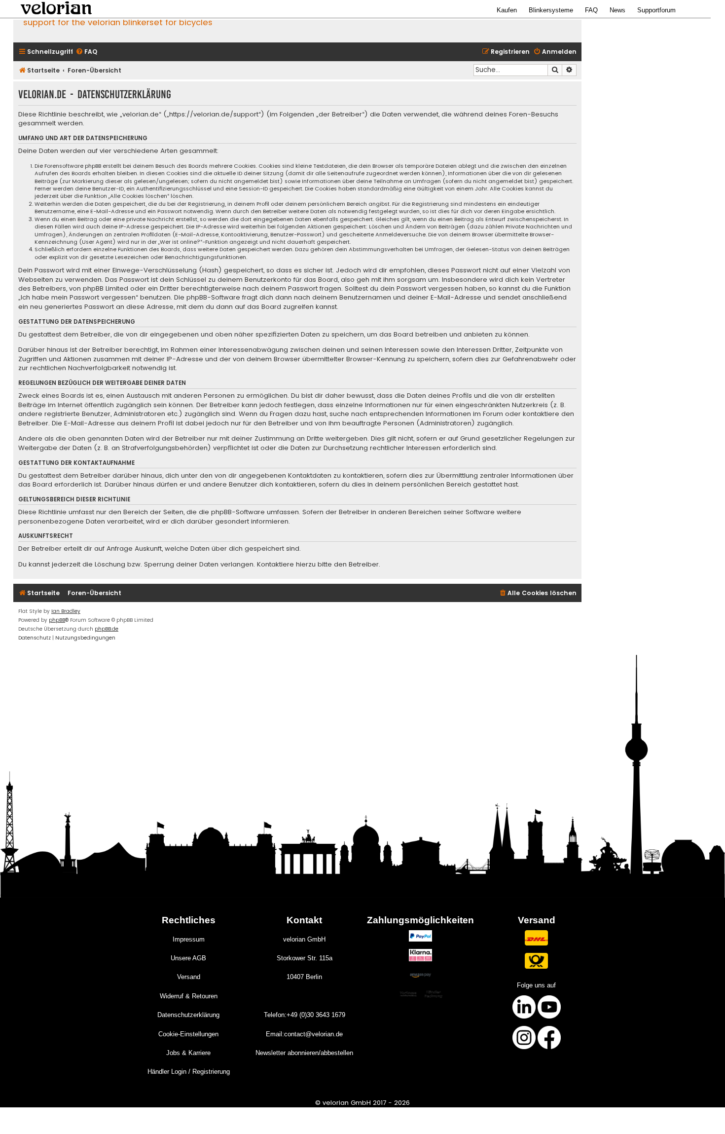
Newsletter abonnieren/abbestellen (304, 1053)
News (617, 10)
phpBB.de (106, 629)
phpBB (57, 620)
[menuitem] (86, 52)
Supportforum (656, 10)
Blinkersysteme (551, 10)
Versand (188, 977)
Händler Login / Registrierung (188, 1071)
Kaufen (507, 10)
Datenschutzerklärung (188, 1015)
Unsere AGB (188, 958)
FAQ (591, 10)
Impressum (189, 939)
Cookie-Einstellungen (188, 1034)
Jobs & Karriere (188, 1053)
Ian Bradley (65, 611)
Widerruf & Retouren (189, 996)
